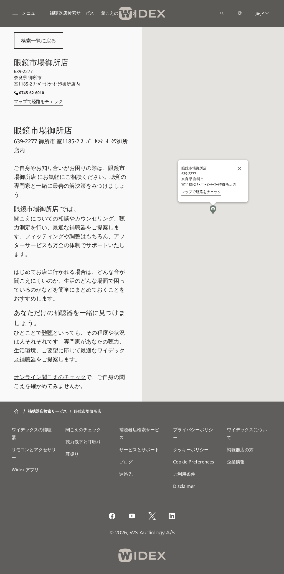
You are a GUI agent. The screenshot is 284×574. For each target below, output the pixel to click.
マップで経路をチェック (38, 101)
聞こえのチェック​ (118, 13)
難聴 (47, 332)
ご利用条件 (184, 474)
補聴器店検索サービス (72, 13)
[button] (213, 209)
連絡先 (126, 474)
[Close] (239, 168)
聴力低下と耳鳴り (83, 442)
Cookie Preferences (193, 462)
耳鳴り (72, 454)
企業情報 (236, 462)
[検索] (221, 13)
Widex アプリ (25, 470)
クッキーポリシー (191, 450)
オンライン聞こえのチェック (50, 377)
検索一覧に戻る (38, 40)
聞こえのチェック (83, 430)
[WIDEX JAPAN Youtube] (132, 516)
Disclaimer (184, 486)
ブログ (126, 462)
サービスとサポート (139, 450)
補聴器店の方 (240, 450)
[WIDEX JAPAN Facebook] (112, 516)
